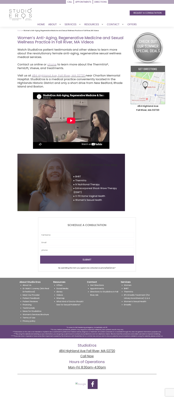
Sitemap (60, 298)
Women (127, 285)
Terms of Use (29, 317)
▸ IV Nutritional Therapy (86, 184)
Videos (59, 295)
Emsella (127, 304)
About (52, 24)
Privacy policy (29, 321)
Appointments (97, 288)
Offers (59, 285)
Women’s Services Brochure (36, 314)
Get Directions (97, 285)
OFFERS (132, 24)
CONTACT (113, 24)
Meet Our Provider (31, 295)
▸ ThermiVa (79, 180)
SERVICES (70, 24)
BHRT (126, 288)
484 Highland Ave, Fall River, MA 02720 (58, 76)
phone (52, 64)
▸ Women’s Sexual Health (87, 200)
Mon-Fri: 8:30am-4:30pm (87, 367)
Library (59, 291)
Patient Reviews (30, 301)
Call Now (87, 356)
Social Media (62, 288)
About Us (27, 285)
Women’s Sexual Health (135, 301)
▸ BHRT (77, 176)
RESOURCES (91, 24)
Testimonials (29, 308)
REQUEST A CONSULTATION (147, 12)
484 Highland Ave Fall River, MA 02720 (87, 351)
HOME (41, 24)
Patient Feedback (31, 298)
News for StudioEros (32, 311)
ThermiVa (128, 291)
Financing (27, 304)
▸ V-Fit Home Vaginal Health (89, 196)
